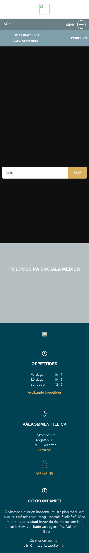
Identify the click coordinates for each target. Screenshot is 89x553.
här (56, 540)
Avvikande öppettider (44, 392)
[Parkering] (44, 464)
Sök (78, 172)
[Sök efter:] (26, 24)
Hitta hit (44, 449)
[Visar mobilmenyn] (77, 25)
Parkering (44, 473)
